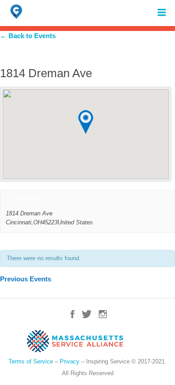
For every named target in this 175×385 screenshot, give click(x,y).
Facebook (72, 314)
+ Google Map (24, 199)
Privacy (69, 361)
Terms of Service (31, 361)
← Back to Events (28, 35)
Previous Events (25, 279)
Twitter (87, 314)
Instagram (103, 314)
